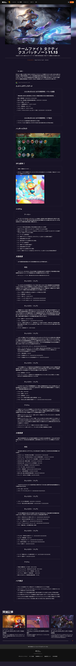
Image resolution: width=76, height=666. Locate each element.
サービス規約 (31, 656)
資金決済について (48, 656)
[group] (38, 626)
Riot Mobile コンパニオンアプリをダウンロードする (38, 646)
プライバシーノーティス (23, 656)
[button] (31, 60)
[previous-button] (70, 641)
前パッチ (28, 218)
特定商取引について (39, 656)
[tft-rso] (10, 2)
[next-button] (72, 641)
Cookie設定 (55, 656)
